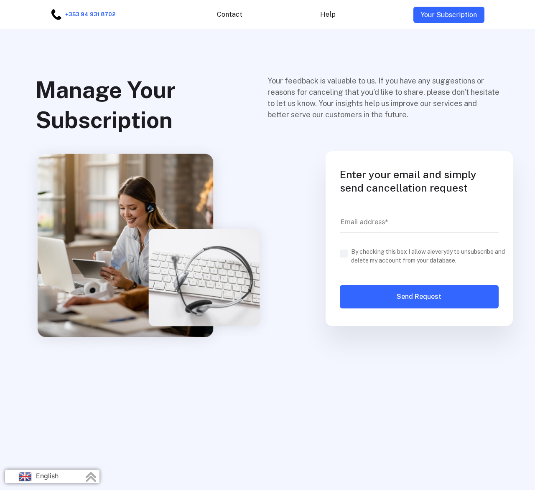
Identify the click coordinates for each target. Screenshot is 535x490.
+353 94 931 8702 (90, 14)
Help (328, 14)
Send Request (419, 297)
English (46, 476)
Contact (229, 14)
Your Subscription (449, 15)
